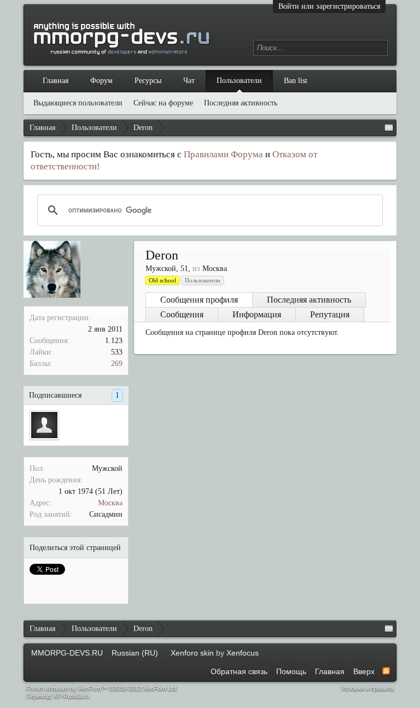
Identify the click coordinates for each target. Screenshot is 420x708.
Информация (256, 314)
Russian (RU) (135, 652)
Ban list (295, 80)
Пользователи (239, 80)
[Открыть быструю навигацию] (388, 127)
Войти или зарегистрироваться (329, 6)
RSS (386, 670)
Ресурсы (148, 80)
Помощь (291, 671)
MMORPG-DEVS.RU (67, 652)
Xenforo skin (192, 652)
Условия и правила (367, 688)
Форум (101, 80)
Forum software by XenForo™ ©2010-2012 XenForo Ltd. (102, 688)
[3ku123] (44, 425)
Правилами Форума (223, 154)
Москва (110, 503)
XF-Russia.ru (71, 696)
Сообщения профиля (199, 299)
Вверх (364, 671)
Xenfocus (242, 652)
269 (116, 363)
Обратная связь (239, 671)
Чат (189, 80)
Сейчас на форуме (163, 103)
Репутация (329, 314)
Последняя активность (309, 299)
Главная (55, 80)
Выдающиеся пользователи (77, 103)
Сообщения (181, 314)
